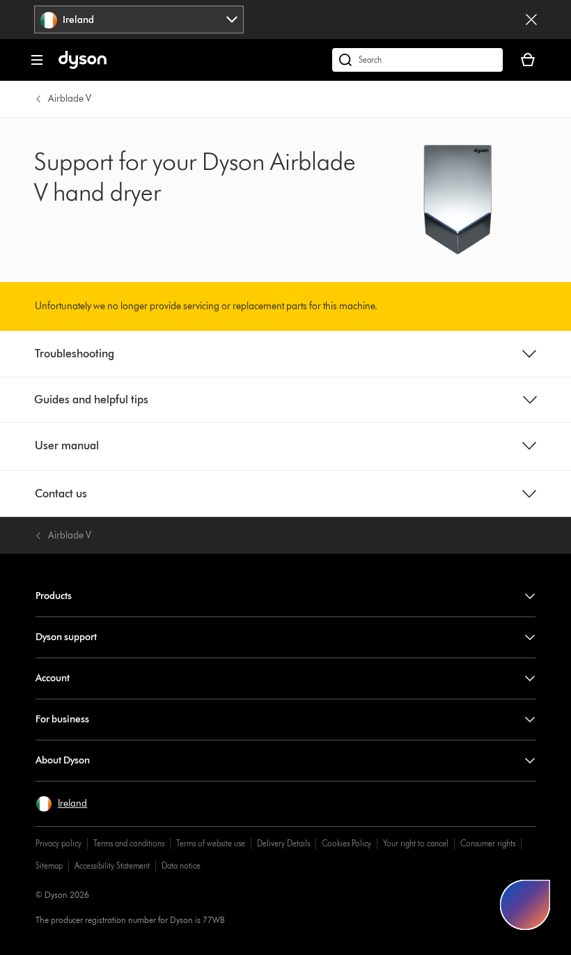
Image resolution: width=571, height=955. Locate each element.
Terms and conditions (128, 843)
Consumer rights (487, 843)
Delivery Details (283, 843)
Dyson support (66, 637)
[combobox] (139, 19)
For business (62, 719)
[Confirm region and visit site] (531, 19)
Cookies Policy (346, 843)
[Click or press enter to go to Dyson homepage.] (82, 66)
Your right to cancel (415, 843)
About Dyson (63, 760)
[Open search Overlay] (417, 60)
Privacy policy (58, 843)
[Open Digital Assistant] (525, 905)
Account (53, 678)
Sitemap (49, 865)
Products (54, 596)
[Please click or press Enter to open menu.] (37, 60)
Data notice (181, 865)
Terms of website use (210, 843)
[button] (61, 804)
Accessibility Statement (112, 865)
